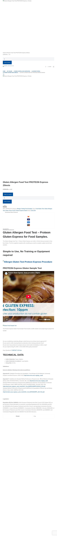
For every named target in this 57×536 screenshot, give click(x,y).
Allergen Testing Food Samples (24, 208)
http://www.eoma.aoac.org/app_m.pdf (33, 375)
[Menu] (53, 66)
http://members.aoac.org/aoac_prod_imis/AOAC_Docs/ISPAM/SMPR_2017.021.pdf (23, 392)
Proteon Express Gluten (21, 210)
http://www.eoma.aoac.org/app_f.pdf (38, 380)
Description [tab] (6, 229)
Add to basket (7, 201)
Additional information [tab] (8, 229)
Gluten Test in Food (10, 210)
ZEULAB (33, 210)
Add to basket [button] (7, 62)
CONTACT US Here (17, 350)
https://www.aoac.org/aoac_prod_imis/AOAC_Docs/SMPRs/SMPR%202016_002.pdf (24, 386)
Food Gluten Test (40, 208)
